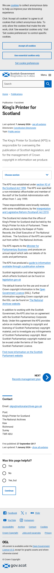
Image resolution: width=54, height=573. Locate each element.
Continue (9, 491)
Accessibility (8, 527)
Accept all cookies (27, 46)
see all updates (39, 124)
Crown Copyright (10, 533)
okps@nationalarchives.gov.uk (26, 406)
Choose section (12, 175)
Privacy (48, 533)
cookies (15, 5)
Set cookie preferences (27, 63)
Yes (10, 466)
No (9, 473)
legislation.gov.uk (11, 279)
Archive (21, 527)
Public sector (14, 131)
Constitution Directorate (25, 128)
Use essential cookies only (27, 55)
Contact (32, 527)
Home (5, 94)
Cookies (44, 527)
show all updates (40, 447)
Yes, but (12, 480)
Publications (16, 94)
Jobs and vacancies (31, 533)
